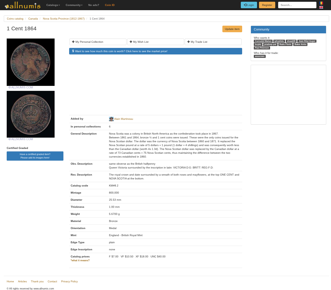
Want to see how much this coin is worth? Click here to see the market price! (120, 51)
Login (250, 5)
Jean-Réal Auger (307, 41)
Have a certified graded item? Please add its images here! (35, 156)
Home (10, 281)
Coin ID (110, 5)
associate (260, 56)
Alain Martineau (123, 118)
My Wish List (140, 41)
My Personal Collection (89, 41)
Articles (22, 281)
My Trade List (198, 41)
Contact (52, 281)
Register (267, 5)
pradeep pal (270, 44)
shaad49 (291, 41)
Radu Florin (285, 44)
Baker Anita (300, 44)
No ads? (93, 5)
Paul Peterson (262, 48)
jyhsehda (279, 41)
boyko (258, 44)
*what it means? (80, 260)
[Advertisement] (156, 86)
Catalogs (52, 5)
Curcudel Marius (263, 41)
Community (73, 5)
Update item (232, 28)
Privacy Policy (69, 281)
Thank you (37, 281)
